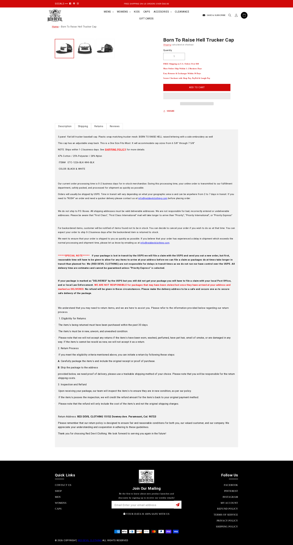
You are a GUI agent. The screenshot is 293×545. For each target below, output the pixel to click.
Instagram (230, 497)
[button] (196, 96)
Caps (58, 508)
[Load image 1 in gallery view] (64, 48)
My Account (229, 503)
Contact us (63, 485)
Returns (98, 126)
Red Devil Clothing (90, 540)
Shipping (167, 45)
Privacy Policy (227, 520)
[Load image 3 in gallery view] (105, 48)
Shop (58, 491)
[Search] (229, 15)
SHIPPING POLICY (115, 149)
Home (55, 26)
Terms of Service (226, 514)
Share (171, 111)
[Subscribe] (177, 505)
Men (58, 497)
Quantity (167, 50)
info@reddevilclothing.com (152, 198)
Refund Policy (227, 508)
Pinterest (231, 491)
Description (65, 126)
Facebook (231, 485)
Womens (61, 503)
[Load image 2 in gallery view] (84, 48)
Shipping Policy (227, 526)
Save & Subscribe (216, 15)
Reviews (115, 126)
